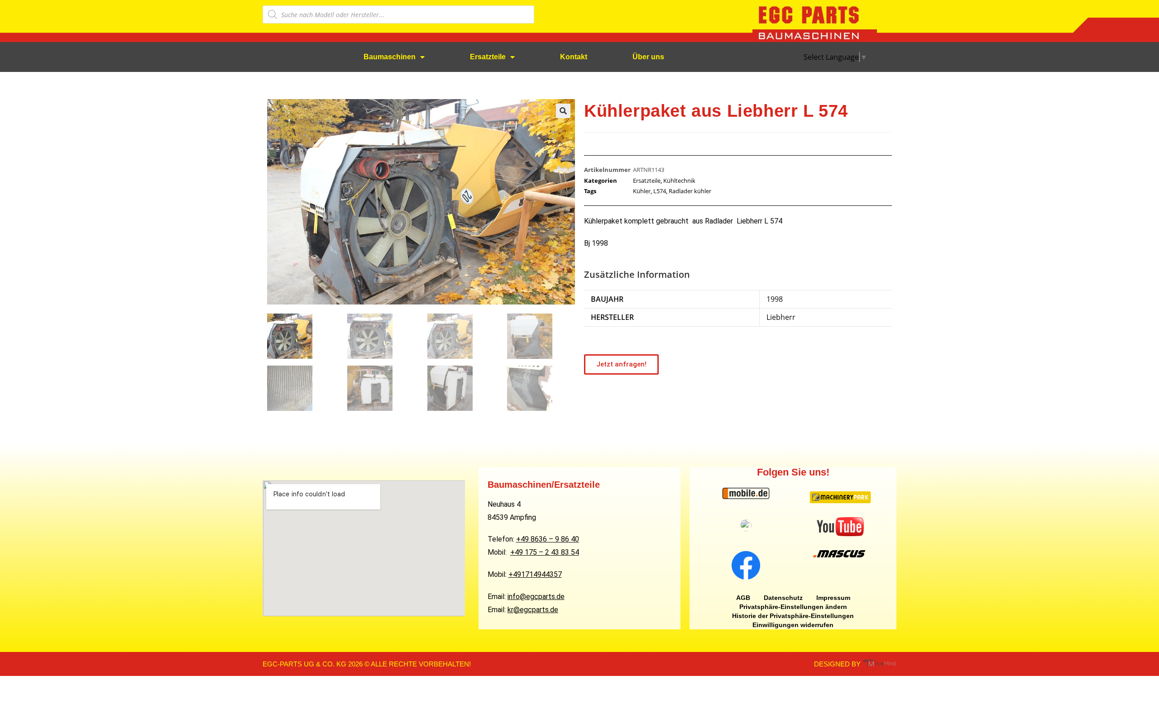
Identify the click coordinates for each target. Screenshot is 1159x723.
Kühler (642, 191)
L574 (659, 191)
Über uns (648, 57)
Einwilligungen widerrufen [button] (792, 624)
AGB (743, 597)
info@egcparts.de (536, 596)
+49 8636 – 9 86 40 (547, 539)
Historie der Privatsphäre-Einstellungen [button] (793, 615)
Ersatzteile (488, 57)
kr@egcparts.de (533, 609)
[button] (563, 111)
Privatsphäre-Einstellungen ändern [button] (793, 606)
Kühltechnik (679, 180)
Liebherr (780, 317)
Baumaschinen (390, 57)
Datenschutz (783, 597)
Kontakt (573, 57)
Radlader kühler (690, 191)
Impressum (833, 597)
